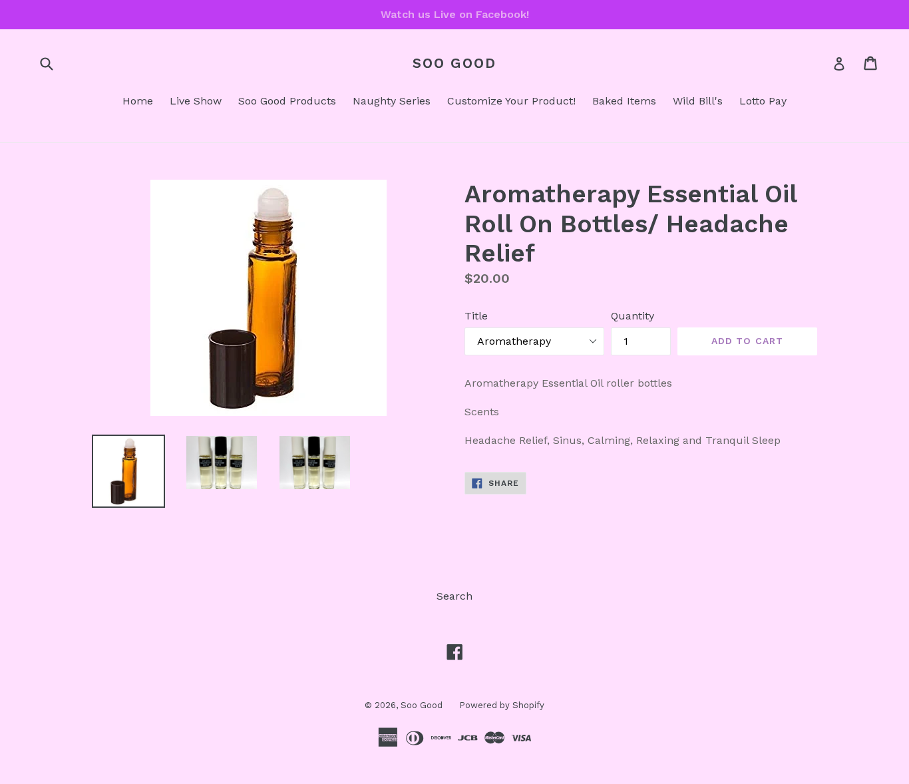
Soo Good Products (287, 101)
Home (137, 101)
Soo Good (454, 63)
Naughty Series (392, 101)
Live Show (196, 101)
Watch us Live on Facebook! (455, 14)
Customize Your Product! (511, 101)
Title (476, 315)
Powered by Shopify (501, 705)
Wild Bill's (698, 101)
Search (454, 596)
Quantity (632, 315)
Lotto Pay (763, 101)
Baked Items (624, 101)
